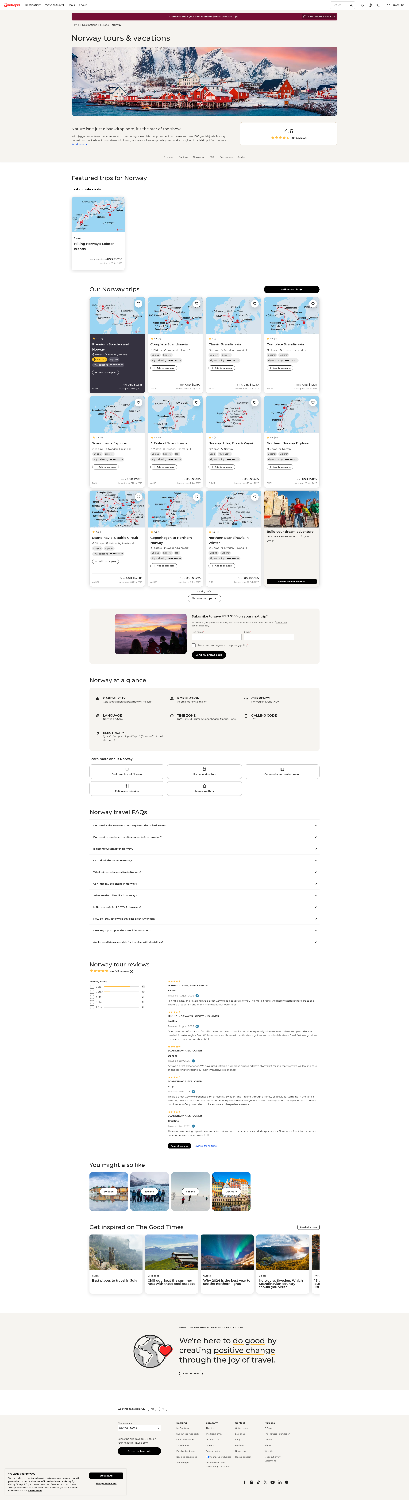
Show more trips (202, 598)
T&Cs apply (141, 1442)
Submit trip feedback (187, 1434)
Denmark (231, 1191)
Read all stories (308, 1227)
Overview (169, 157)
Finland (190, 1191)
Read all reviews (179, 1146)
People (268, 1439)
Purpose (270, 1422)
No (163, 1409)
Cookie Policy (35, 1490)
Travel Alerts (182, 1445)
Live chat (240, 1434)
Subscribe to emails (139, 1451)
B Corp (268, 1428)
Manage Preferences (106, 1483)
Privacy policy (213, 1451)
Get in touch (241, 1428)
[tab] (86, 189)
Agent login (182, 1462)
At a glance (198, 157)
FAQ (237, 1439)
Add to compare (107, 372)
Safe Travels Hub (185, 1439)
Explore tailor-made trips (291, 581)
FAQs (212, 157)
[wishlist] (363, 5)
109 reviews (298, 138)
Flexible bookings (185, 1451)
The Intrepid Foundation (277, 1434)
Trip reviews (226, 157)
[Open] (131, 971)
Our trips (183, 157)
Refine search (290, 289)
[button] (138, 303)
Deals (71, 5)
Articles (241, 157)
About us (210, 1428)
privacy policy (239, 645)
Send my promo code (209, 654)
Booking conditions (186, 1457)
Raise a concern (243, 1457)
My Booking (182, 1428)
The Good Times (214, 1434)
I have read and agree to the (222, 645)
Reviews (239, 1445)
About (83, 5)
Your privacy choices (220, 1457)
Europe (104, 24)
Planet (268, 1445)
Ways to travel (54, 5)
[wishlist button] (138, 304)
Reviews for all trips (205, 1145)
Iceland (149, 1191)
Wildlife (269, 1451)
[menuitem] (12, 5)
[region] (66, 1482)
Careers (210, 1445)
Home (75, 24)
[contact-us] (378, 5)
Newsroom (241, 1451)
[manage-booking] (370, 5)
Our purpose (191, 1373)
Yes (152, 1409)
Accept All (106, 1475)
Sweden (109, 1191)
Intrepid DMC (213, 1439)
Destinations (33, 5)
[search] (339, 5)
